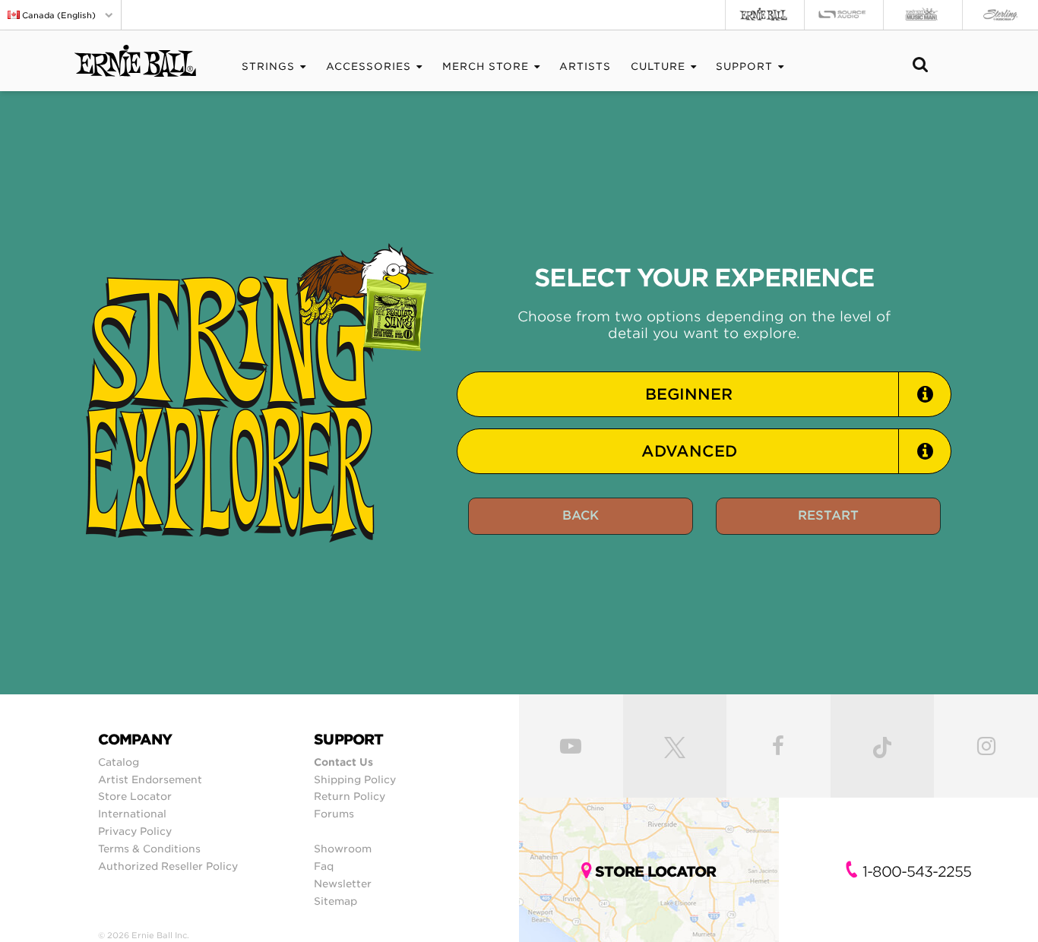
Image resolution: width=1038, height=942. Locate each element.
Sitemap (335, 901)
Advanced (689, 451)
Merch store (485, 66)
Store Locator (135, 796)
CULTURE (658, 66)
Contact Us (343, 762)
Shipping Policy (355, 779)
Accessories (368, 66)
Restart (828, 515)
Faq (324, 866)
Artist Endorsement (150, 779)
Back (580, 515)
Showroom (343, 848)
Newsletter (343, 883)
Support (744, 66)
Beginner (689, 394)
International (132, 814)
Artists (585, 66)
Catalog (118, 762)
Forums (334, 814)
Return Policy (349, 796)
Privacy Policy (135, 831)
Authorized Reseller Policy (168, 866)
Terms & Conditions (149, 848)
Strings (268, 66)
